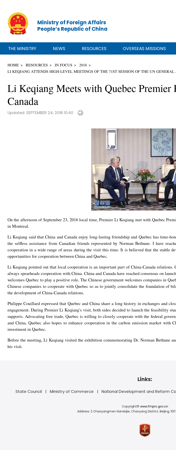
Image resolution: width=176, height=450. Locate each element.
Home (13, 64)
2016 (83, 64)
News (59, 49)
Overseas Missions (144, 49)
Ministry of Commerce (72, 391)
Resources (94, 49)
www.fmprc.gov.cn (154, 406)
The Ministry (22, 49)
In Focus (63, 64)
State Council (28, 391)
